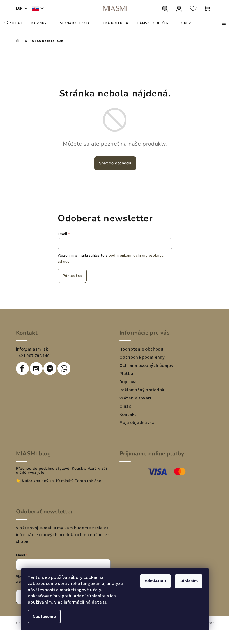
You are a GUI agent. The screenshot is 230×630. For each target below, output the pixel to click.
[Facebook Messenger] (49, 368)
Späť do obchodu (115, 163)
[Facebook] (22, 368)
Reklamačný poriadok (141, 390)
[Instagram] (36, 368)
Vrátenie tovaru (136, 398)
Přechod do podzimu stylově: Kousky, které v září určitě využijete (62, 471)
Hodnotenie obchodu (141, 349)
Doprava (128, 382)
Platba (126, 374)
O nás (125, 406)
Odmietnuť (155, 581)
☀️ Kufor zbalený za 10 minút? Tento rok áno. (59, 481)
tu (105, 602)
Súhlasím (188, 581)
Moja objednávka (137, 422)
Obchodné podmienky (142, 357)
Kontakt (128, 414)
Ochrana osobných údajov (146, 365)
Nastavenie (44, 616)
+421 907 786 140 (33, 356)
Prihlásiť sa (72, 276)
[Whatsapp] (64, 368)
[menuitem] (13, 23)
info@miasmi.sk (32, 349)
